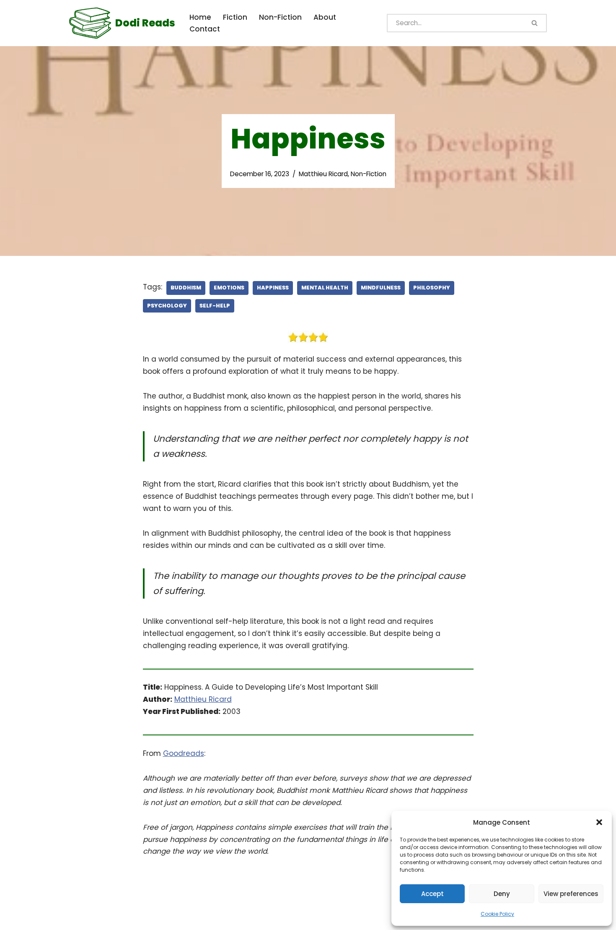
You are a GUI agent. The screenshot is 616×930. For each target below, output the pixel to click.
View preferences (571, 893)
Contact (204, 29)
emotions (229, 287)
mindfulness (381, 287)
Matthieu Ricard (323, 173)
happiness (273, 287)
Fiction (235, 17)
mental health (324, 287)
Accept (432, 893)
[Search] (535, 23)
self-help (214, 305)
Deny (502, 893)
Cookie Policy (497, 913)
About (324, 17)
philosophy (431, 287)
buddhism (186, 287)
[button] (599, 822)
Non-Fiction (280, 17)
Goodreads (183, 753)
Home (200, 17)
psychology (167, 305)
